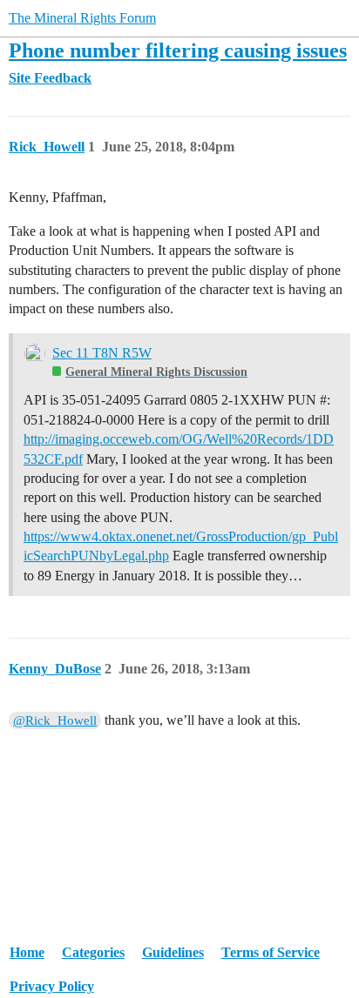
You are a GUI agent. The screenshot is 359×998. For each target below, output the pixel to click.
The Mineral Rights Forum (82, 17)
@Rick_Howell (55, 720)
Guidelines (173, 952)
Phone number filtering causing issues (178, 50)
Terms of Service (270, 952)
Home (27, 952)
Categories (93, 952)
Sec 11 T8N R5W (102, 352)
